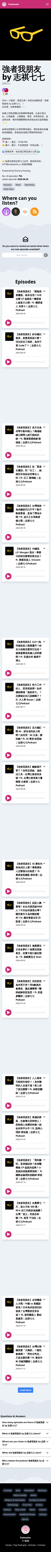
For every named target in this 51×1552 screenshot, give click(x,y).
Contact (41, 1545)
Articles (32, 1545)
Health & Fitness (27, 1514)
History (7, 1509)
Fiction (39, 1505)
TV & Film (27, 1505)
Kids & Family (20, 1495)
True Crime (20, 1509)
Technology (13, 1505)
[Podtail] (15, 212)
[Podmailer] (25, 1529)
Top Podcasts (20, 1545)
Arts (18, 1490)
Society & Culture (37, 1500)
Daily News (9, 189)
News (18, 184)
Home (9, 1545)
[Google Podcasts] (25, 212)
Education (29, 1490)
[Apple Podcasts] (6, 212)
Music (33, 1495)
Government (9, 1514)
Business (8, 184)
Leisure (42, 1509)
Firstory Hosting (22, 170)
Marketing (29, 184)
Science (42, 1514)
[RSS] (34, 212)
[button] (47, 4)
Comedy (7, 1490)
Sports (25, 1519)
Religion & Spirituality (15, 1500)
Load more (25, 1390)
